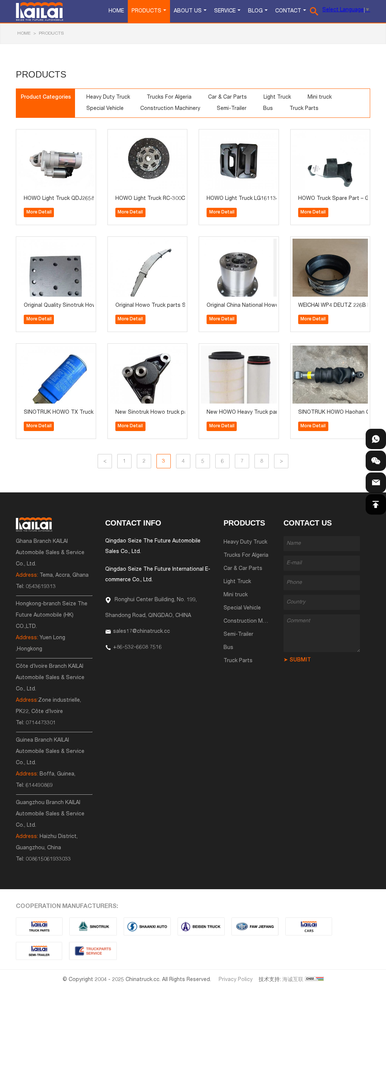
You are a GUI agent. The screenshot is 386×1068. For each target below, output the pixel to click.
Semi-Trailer (232, 108)
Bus (268, 108)
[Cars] (309, 926)
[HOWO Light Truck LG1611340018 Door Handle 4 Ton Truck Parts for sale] (222, 136)
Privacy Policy (236, 980)
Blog (255, 11)
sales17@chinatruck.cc (141, 631)
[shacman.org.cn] (147, 926)
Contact (288, 11)
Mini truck (320, 97)
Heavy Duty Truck (108, 97)
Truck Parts (304, 108)
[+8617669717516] (376, 439)
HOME (24, 33)
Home (116, 11)
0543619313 (41, 587)
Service (225, 11)
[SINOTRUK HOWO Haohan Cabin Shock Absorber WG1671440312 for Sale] (313, 350)
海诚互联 (292, 980)
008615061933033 (48, 859)
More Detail (39, 212)
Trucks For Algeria (169, 97)
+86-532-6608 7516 (137, 647)
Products (146, 11)
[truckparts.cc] (39, 926)
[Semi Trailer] (39, 951)
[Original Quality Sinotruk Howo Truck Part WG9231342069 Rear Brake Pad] (39, 243)
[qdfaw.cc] (255, 926)
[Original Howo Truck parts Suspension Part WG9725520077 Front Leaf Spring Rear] (130, 243)
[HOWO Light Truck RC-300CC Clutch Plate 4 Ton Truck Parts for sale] (130, 136)
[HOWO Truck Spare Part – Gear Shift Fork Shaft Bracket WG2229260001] (313, 136)
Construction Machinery (170, 108)
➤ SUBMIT (297, 660)
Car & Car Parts (227, 97)
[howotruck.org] (93, 926)
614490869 (39, 785)
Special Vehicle (105, 108)
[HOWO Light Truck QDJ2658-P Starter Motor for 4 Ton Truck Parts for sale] (39, 136)
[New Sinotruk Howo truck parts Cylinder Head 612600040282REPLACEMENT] (130, 350)
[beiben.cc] (201, 926)
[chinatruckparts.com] (92, 951)
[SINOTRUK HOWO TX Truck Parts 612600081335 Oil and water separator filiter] (39, 350)
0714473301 (41, 723)
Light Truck (277, 97)
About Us (188, 11)
